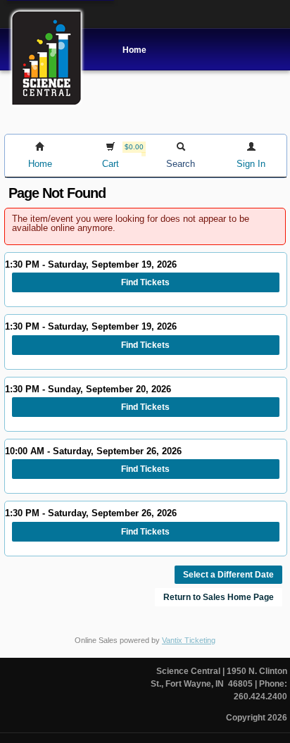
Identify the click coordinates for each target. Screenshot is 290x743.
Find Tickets (145, 282)
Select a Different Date (228, 575)
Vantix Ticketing (188, 640)
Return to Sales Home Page (218, 597)
